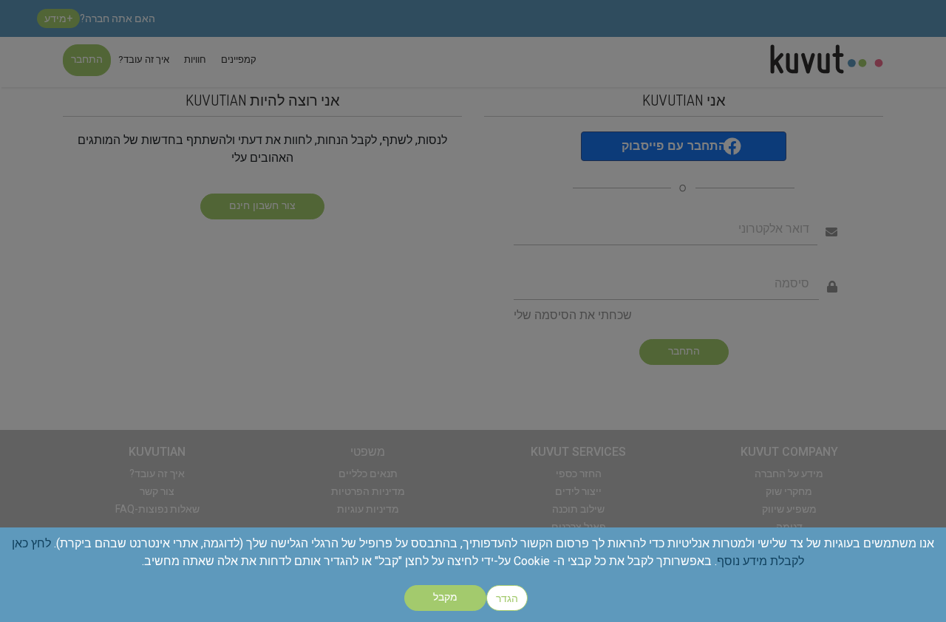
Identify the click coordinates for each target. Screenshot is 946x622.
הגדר (507, 598)
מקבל (445, 597)
